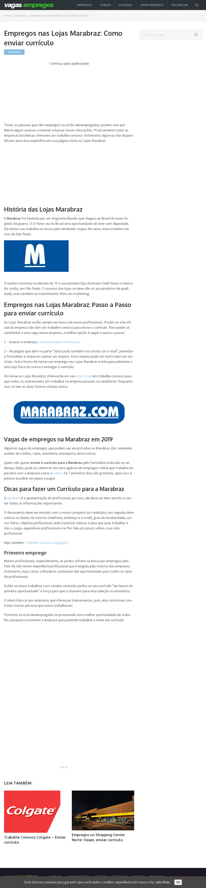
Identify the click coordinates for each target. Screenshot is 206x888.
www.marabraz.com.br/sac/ (59, 342)
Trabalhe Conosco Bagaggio (47, 542)
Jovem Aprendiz (151, 5)
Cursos (105, 5)
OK (178, 882)
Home (7, 15)
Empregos (84, 5)
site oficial (84, 376)
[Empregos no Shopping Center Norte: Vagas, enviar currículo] (103, 810)
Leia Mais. (163, 882)
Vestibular (179, 5)
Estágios (125, 5)
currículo (13, 498)
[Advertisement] (69, 94)
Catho (57, 473)
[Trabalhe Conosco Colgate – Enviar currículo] (32, 812)
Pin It (64, 767)
